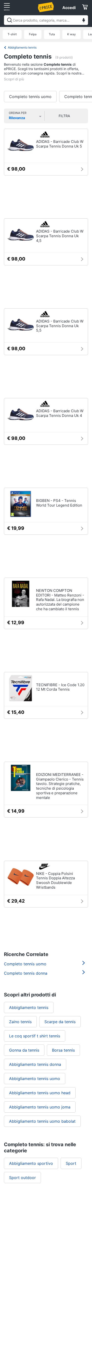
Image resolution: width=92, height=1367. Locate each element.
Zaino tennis (20, 1021)
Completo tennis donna (25, 973)
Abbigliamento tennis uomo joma (39, 1107)
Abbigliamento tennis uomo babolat (42, 1121)
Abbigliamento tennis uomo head (39, 1092)
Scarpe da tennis (60, 1021)
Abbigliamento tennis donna (35, 1064)
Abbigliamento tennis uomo (34, 1078)
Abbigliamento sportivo (31, 1163)
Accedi (69, 7)
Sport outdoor (22, 1177)
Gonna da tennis (24, 1050)
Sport (71, 1163)
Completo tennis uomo (30, 96)
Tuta (52, 34)
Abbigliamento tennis (22, 47)
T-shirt (12, 34)
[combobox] (46, 20)
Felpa (33, 34)
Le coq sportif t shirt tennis (34, 1035)
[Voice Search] (84, 20)
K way (71, 34)
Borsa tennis (63, 1050)
